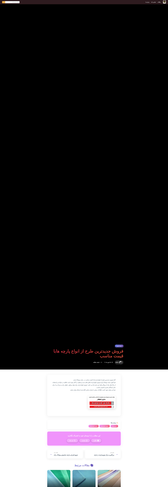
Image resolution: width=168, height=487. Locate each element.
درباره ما (147, 2)
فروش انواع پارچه (104, 426)
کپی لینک (71, 440)
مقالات (159, 2)
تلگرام (95, 440)
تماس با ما (153, 2)
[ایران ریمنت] (164, 2)
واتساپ (83, 440)
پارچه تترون (119, 345)
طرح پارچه (114, 426)
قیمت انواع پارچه (93, 426)
